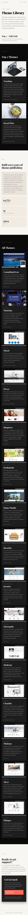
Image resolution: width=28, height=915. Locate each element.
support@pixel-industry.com (10, 892)
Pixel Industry (5, 2)
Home (21, 2)
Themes (24, 2)
